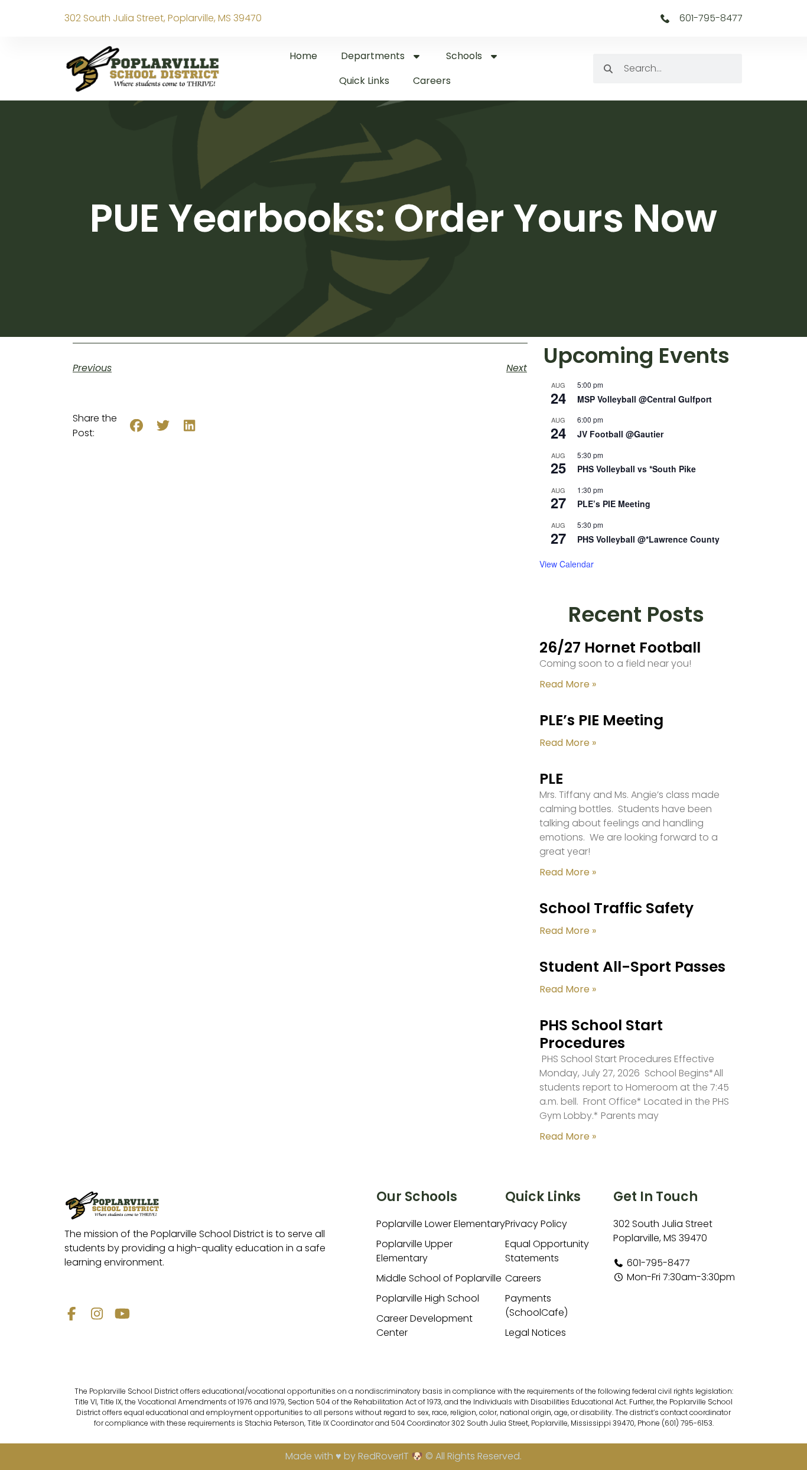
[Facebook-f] (71, 1313)
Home (303, 56)
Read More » (567, 684)
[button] (137, 426)
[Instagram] (96, 1313)
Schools (464, 56)
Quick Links (364, 80)
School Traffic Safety (616, 908)
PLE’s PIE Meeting (613, 504)
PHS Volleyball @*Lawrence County (648, 539)
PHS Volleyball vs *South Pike (636, 469)
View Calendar (566, 564)
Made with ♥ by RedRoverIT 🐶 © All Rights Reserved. (403, 1456)
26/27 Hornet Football (620, 647)
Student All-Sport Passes (632, 966)
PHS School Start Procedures (601, 1034)
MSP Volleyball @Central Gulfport (644, 399)
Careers (432, 80)
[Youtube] (122, 1313)
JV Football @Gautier (620, 434)
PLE (551, 778)
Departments (373, 56)
